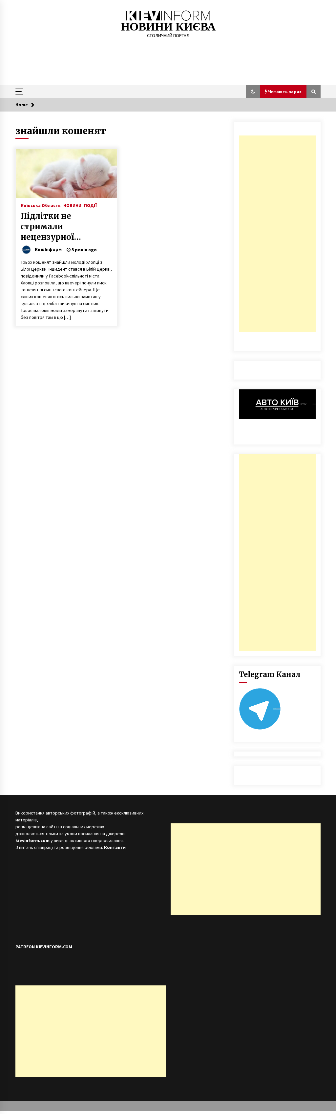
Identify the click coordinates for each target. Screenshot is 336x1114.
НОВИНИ (72, 205)
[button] (253, 91)
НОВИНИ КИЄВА (168, 26)
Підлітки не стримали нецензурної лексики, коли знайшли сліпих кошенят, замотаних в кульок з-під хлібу (65, 226)
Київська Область (41, 205)
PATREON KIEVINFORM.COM (43, 947)
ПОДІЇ (90, 205)
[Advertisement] (277, 233)
